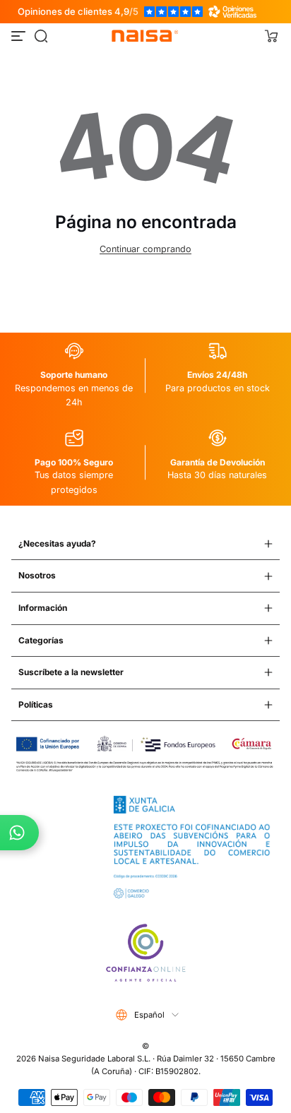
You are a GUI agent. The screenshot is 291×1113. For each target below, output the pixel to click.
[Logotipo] (145, 36)
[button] (41, 36)
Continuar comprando (145, 249)
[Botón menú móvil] (19, 36)
